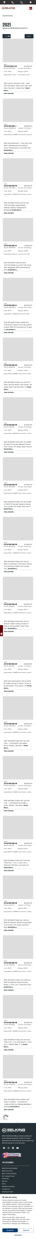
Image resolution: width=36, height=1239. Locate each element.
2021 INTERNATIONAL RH (10, 246)
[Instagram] (8, 1148)
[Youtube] (18, 1148)
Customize (18, 1235)
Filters (7, 36)
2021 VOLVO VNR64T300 (10, 66)
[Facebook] (4, 1148)
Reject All (26, 1230)
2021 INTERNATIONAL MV (10, 186)
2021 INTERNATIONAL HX (10, 305)
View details (9, 93)
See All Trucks (7, 16)
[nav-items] (5, 2)
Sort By (29, 36)
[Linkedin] (13, 1148)
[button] (31, 2)
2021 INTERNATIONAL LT (10, 126)
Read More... (9, 150)
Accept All (10, 1230)
